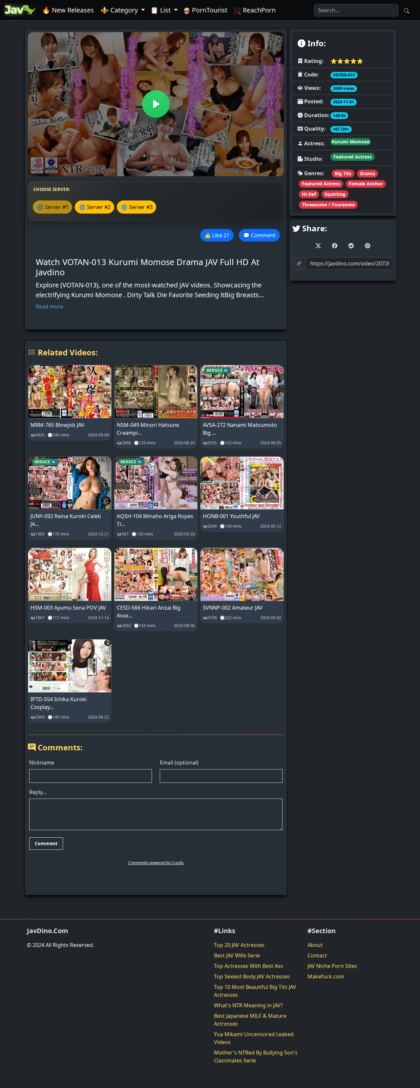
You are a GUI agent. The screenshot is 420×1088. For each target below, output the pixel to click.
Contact (317, 955)
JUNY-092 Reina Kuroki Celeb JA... (66, 520)
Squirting (335, 194)
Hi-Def (309, 194)
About (315, 945)
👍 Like (216, 235)
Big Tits (343, 173)
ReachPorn (258, 10)
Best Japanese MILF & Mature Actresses (250, 1019)
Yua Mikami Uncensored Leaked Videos (254, 1038)
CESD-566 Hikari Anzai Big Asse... (148, 611)
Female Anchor (366, 183)
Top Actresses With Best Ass (248, 966)
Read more (49, 306)
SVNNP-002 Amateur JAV (232, 607)
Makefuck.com (325, 976)
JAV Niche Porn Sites (332, 966)
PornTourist (208, 10)
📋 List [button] (161, 10)
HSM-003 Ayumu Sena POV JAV (68, 607)
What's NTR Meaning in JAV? (248, 1005)
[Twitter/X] (318, 246)
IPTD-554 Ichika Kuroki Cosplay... (59, 703)
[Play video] (156, 104)
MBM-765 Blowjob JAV (57, 425)
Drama (367, 173)
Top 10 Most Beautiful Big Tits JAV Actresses (255, 990)
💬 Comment (259, 235)
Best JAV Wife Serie (237, 955)
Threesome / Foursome (328, 204)
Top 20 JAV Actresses (239, 945)
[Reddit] (351, 246)
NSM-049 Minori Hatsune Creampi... (148, 428)
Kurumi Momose (350, 141)
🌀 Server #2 (95, 207)
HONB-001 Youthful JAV (231, 516)
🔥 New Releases (68, 10)
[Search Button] (406, 10)
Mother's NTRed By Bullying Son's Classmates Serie (256, 1056)
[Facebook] (335, 246)
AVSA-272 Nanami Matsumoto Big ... (240, 428)
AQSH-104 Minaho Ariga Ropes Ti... (155, 520)
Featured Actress (352, 157)
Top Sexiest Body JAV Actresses (252, 976)
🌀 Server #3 (137, 207)
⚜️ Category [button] (119, 10)
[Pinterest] (367, 246)
